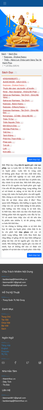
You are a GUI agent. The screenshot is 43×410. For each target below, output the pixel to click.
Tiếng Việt (5, 345)
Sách (3, 53)
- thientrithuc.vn (8, 378)
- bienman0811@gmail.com (13, 282)
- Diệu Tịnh (6, 381)
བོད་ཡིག (4, 354)
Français (5, 351)
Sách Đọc (13, 53)
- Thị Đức (5, 384)
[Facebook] (15, 362)
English (4, 348)
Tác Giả (4, 319)
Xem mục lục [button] (34, 159)
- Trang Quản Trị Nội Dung (13, 299)
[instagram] (40, 362)
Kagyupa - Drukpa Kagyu (15, 56)
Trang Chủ (6, 316)
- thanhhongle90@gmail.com (14, 285)
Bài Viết (4, 325)
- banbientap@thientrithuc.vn (14, 279)
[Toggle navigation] (4, 3)
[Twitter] (27, 362)
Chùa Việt (5, 322)
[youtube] (3, 362)
